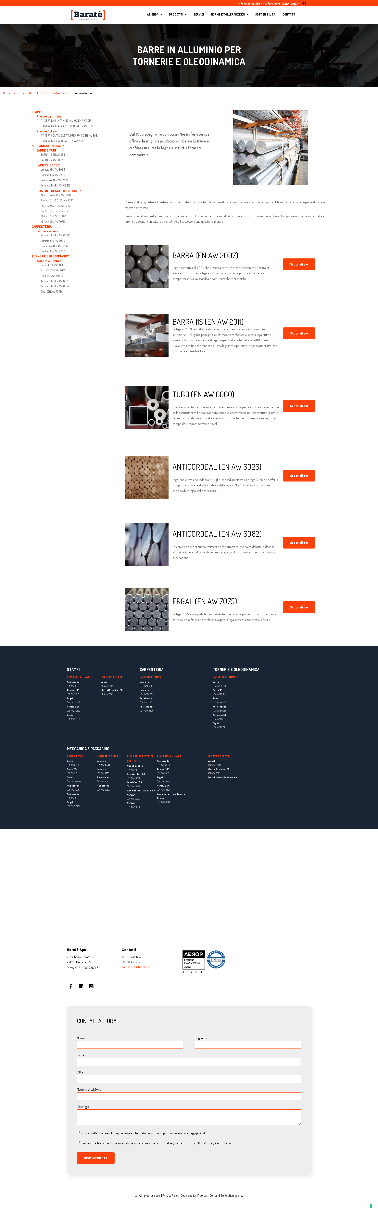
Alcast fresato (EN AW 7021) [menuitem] (56, 195)
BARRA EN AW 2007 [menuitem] (52, 160)
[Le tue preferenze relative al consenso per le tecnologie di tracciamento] (371, 1206)
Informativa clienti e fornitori (259, 4)
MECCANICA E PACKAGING (88, 748)
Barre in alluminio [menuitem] (49, 261)
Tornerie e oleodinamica (52, 93)
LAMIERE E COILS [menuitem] (48, 165)
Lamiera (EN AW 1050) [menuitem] (53, 174)
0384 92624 (290, 4)
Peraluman (73, 706)
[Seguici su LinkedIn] (81, 986)
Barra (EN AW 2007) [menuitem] (52, 265)
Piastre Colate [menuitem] (46, 131)
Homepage (10, 93)
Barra (216, 681)
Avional (161, 798)
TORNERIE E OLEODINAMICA (236, 669)
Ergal (70, 698)
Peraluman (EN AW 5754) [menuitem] (54, 180)
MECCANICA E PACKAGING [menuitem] (49, 146)
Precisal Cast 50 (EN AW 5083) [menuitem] (57, 200)
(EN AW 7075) (73, 702)
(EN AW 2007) (219, 686)
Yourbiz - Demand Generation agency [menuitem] (220, 1195)
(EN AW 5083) (73, 710)
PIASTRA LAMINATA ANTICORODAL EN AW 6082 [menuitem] (67, 126)
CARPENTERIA (152, 669)
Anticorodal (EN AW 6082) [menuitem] (55, 185)
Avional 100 (73, 690)
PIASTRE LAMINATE (169, 756)
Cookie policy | (189, 1195)
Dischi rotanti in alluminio (141, 790)
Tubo (215, 698)
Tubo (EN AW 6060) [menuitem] (52, 275)
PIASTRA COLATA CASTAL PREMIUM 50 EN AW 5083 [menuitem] (70, 135)
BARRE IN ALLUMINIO (226, 677)
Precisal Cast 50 (136, 774)
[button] (304, 3)
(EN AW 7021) (133, 769)
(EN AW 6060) (219, 702)
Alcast (211, 760)
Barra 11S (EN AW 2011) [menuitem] (53, 270)
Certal (70, 714)
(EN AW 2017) (73, 694)
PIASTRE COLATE (219, 756)
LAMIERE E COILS (150, 677)
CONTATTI (289, 14)
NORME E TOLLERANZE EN (228, 14)
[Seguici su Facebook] (71, 986)
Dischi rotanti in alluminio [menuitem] (55, 211)
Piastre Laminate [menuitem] (48, 116)
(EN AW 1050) (103, 765)
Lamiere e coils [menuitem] (47, 231)
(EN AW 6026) (219, 710)
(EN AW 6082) (73, 686)
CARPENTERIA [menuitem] (42, 227)
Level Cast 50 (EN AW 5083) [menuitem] (56, 205)
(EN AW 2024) (163, 802)
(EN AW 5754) (103, 781)
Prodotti (27, 93)
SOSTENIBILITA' (265, 14)
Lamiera (101, 760)
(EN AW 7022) (73, 719)
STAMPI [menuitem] (37, 112)
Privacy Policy (170, 1195)
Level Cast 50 (134, 782)
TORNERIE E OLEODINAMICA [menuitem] (50, 256)
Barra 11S (217, 690)
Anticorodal (73, 681)
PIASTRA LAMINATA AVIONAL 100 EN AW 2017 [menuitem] (66, 120)
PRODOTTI (176, 14)
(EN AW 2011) (219, 694)
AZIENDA (154, 15)
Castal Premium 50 (218, 769)
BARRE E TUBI (75, 756)
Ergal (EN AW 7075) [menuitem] (51, 291)
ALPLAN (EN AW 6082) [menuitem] (53, 216)
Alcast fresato (135, 765)
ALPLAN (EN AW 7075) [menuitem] (53, 221)
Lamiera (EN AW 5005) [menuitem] (53, 169)
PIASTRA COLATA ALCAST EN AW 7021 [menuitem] (62, 140)
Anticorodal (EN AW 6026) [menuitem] (55, 281)
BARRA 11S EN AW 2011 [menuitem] (53, 154)
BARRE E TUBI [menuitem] (46, 150)
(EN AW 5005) (103, 773)
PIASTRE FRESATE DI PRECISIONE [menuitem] (59, 191)
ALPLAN (131, 794)
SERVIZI (199, 14)
